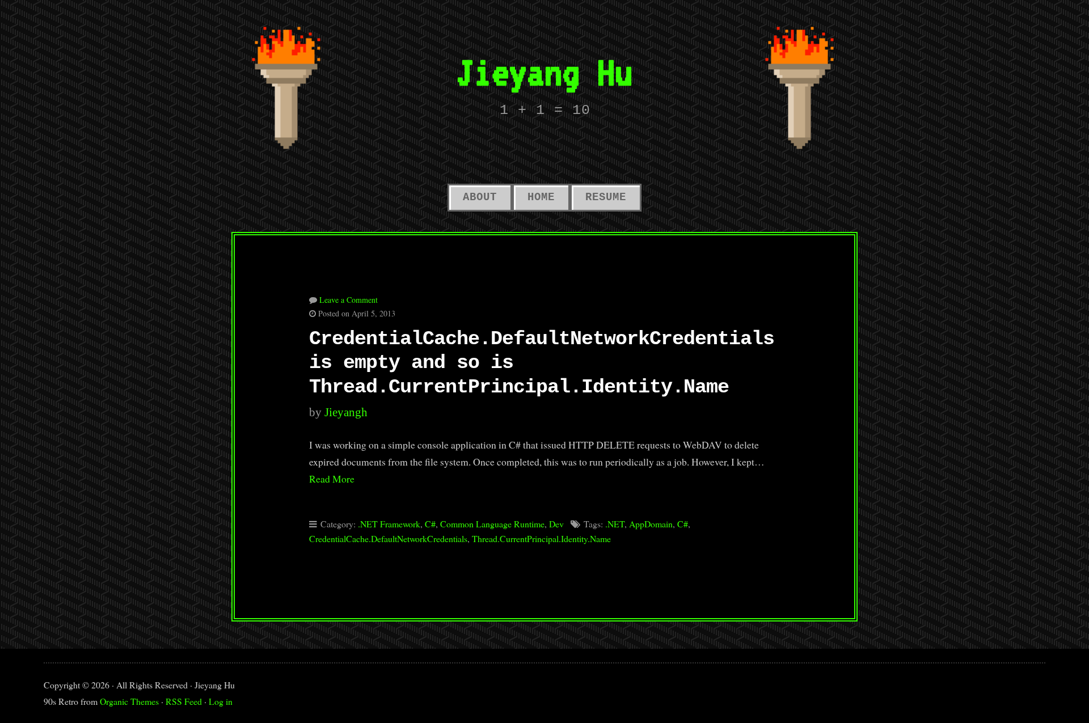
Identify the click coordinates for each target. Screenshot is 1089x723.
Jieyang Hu (544, 72)
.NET (614, 524)
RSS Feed (184, 701)
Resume (605, 197)
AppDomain (651, 524)
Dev (556, 524)
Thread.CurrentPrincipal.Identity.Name (541, 538)
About (480, 197)
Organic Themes (129, 701)
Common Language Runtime (492, 524)
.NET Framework (389, 524)
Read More (331, 478)
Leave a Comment (348, 299)
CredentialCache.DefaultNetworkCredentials (388, 538)
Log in (221, 701)
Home (541, 197)
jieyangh (346, 412)
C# (430, 524)
